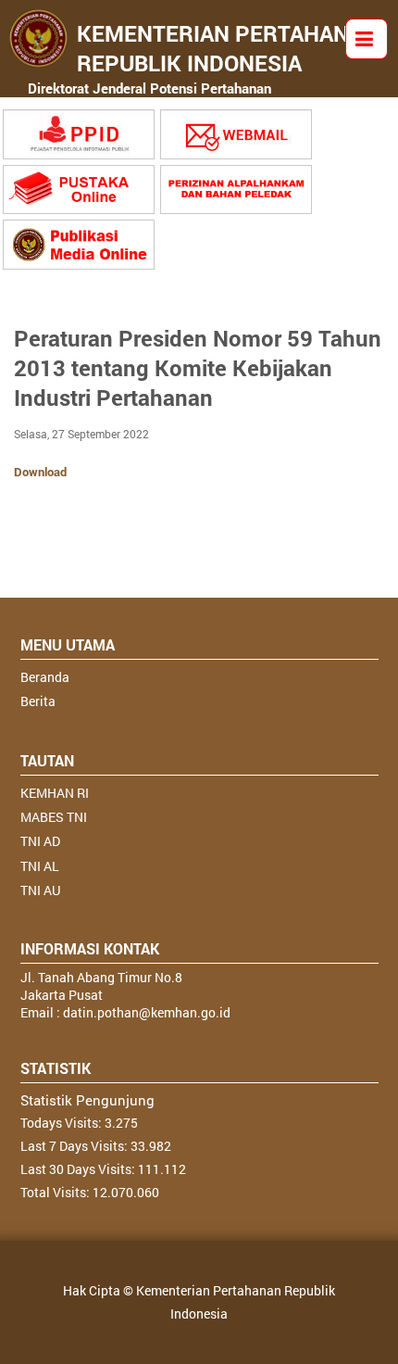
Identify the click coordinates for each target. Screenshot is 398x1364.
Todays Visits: (62, 1122)
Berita (38, 701)
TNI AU (40, 890)
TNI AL (39, 866)
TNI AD (40, 841)
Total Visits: (56, 1192)
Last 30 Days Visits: (79, 1169)
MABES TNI (53, 817)
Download (40, 471)
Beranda (44, 677)
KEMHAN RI (54, 793)
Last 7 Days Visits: (75, 1146)
